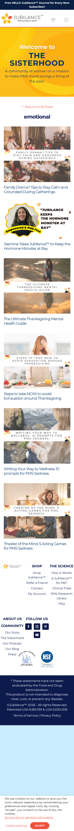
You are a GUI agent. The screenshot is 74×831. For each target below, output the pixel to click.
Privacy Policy (50, 715)
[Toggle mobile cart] (52, 19)
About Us (12, 619)
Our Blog (12, 649)
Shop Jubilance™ (37, 575)
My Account (37, 594)
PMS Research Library (61, 596)
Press (12, 654)
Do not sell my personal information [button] (29, 817)
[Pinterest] (45, 626)
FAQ (61, 604)
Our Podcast (12, 643)
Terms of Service (25, 715)
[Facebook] (28, 626)
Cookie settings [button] (16, 825)
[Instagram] (37, 626)
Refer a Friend (37, 583)
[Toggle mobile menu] (66, 19)
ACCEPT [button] (40, 825)
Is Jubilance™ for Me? (61, 581)
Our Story (12, 632)
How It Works (61, 573)
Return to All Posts (37, 107)
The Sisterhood (12, 638)
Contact (37, 588)
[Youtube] (37, 635)
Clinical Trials (61, 588)
